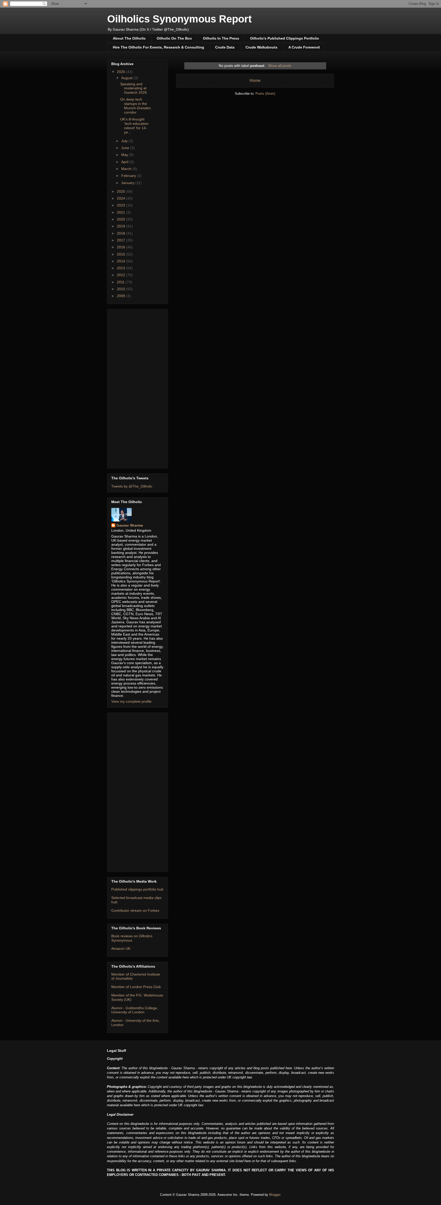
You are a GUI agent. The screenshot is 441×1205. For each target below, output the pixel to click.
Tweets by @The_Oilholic (131, 486)
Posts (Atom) (265, 93)
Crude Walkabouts (261, 47)
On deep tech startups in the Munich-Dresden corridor (135, 105)
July (125, 141)
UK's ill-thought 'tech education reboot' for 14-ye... (134, 125)
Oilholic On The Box (174, 38)
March (126, 169)
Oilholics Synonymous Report (179, 19)
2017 (121, 240)
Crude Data (225, 47)
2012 (121, 275)
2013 (121, 268)
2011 (121, 282)
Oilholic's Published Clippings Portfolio (284, 38)
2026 (121, 72)
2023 (121, 205)
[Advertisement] (137, 387)
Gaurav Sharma (129, 525)
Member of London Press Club (136, 987)
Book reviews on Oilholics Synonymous (131, 938)
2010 (121, 289)
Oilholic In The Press (221, 38)
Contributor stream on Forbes (135, 910)
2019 (121, 226)
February (129, 176)
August (127, 78)
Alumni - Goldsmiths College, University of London (134, 1010)
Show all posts (279, 66)
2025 (121, 191)
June (125, 148)
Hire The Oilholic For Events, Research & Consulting (158, 47)
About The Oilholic (129, 38)
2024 (121, 198)
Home (255, 80)
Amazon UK (120, 948)
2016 (121, 247)
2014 (121, 261)
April (125, 162)
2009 (121, 296)
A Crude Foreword (304, 47)
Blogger (274, 1195)
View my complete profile (131, 701)
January (128, 183)
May (125, 155)
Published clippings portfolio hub (137, 889)
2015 (121, 254)
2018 (121, 233)
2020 (121, 219)
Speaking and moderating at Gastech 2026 (133, 88)
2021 (121, 212)
